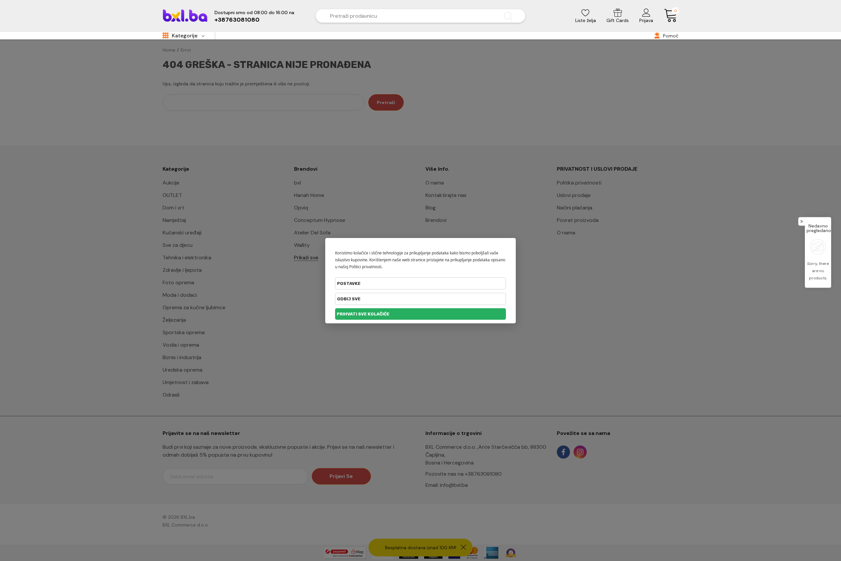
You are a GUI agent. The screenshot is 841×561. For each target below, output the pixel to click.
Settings (420, 283)
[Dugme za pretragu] (508, 16)
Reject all (420, 299)
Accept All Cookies (420, 314)
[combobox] (411, 16)
